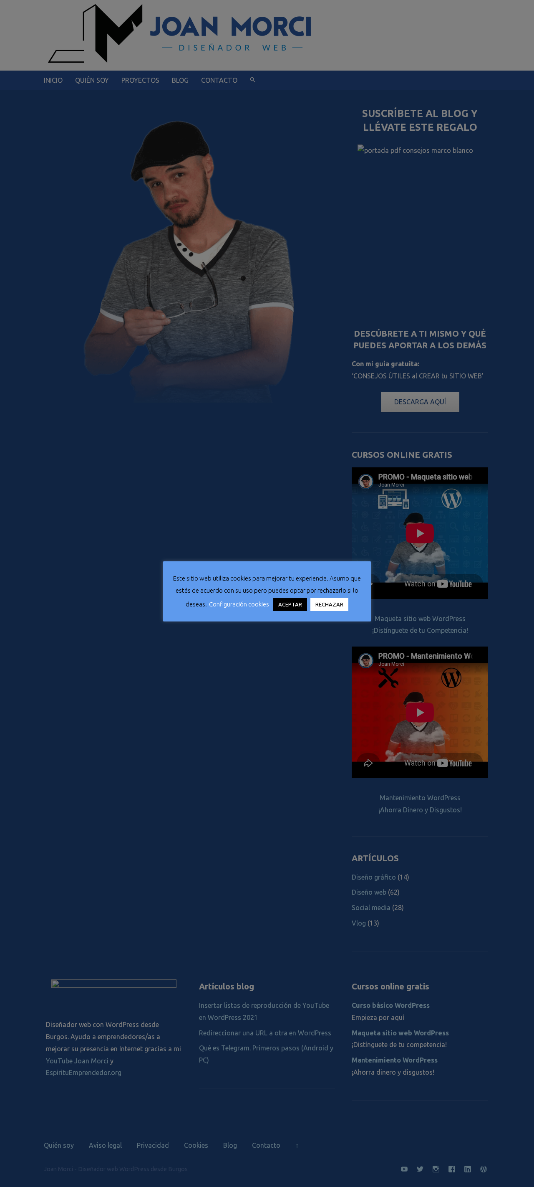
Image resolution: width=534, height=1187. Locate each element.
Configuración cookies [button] (239, 604)
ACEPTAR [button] (290, 604)
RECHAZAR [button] (329, 604)
